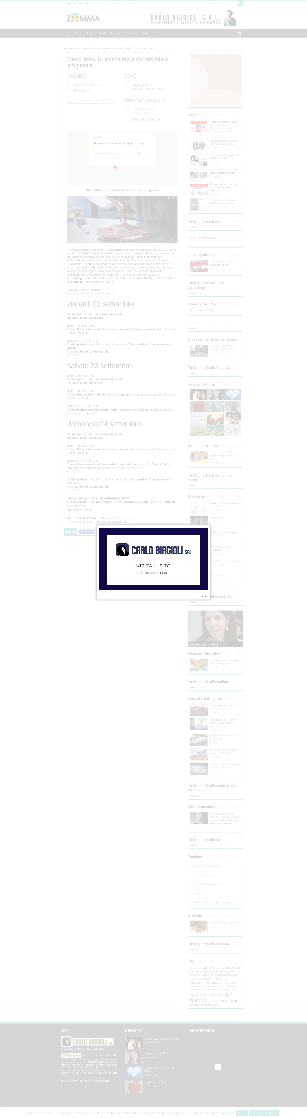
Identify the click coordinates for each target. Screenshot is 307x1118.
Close (205, 596)
